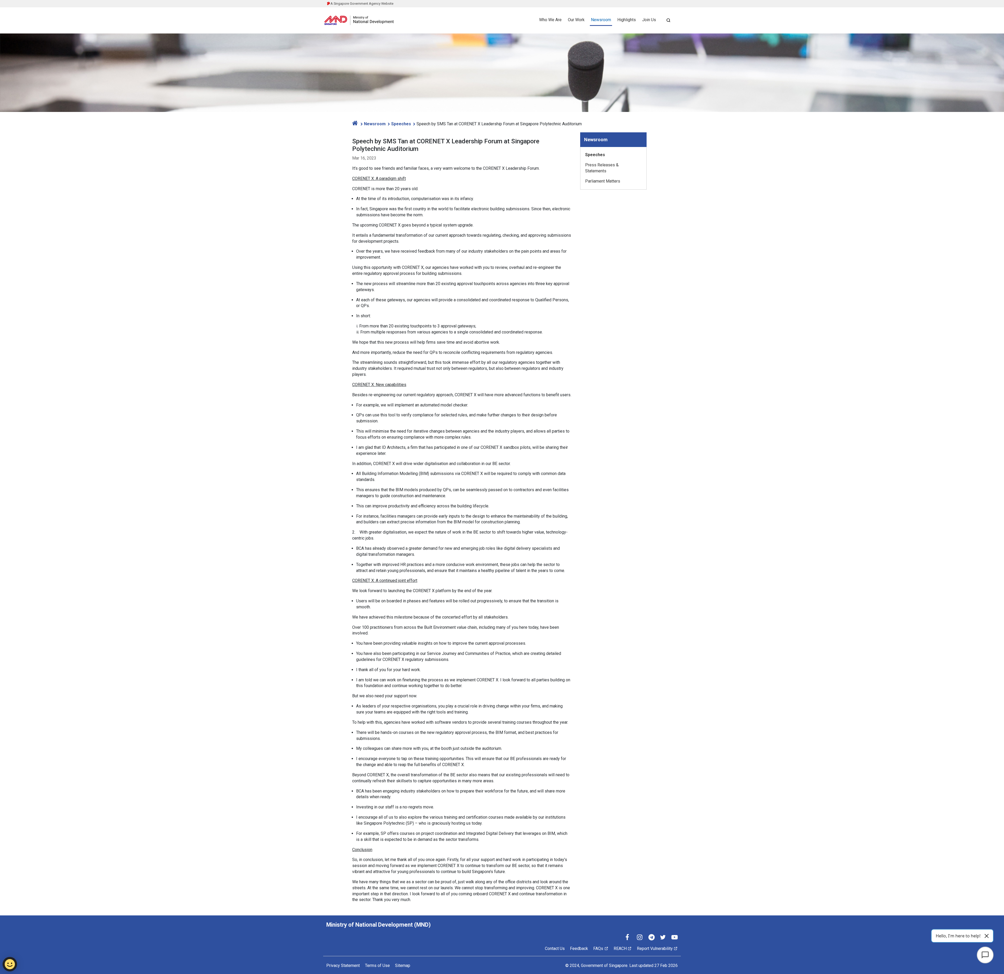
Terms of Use (377, 965)
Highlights (626, 19)
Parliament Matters (602, 181)
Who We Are (550, 19)
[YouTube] (674, 937)
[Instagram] (640, 937)
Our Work (576, 19)
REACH (620, 948)
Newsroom (601, 19)
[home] (355, 123)
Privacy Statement (343, 965)
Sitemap (402, 965)
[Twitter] (663, 937)
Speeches (401, 123)
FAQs (598, 948)
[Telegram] (651, 937)
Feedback (579, 948)
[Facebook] (628, 937)
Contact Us (555, 948)
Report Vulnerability (655, 948)
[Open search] (668, 20)
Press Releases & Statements (602, 167)
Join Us (649, 19)
